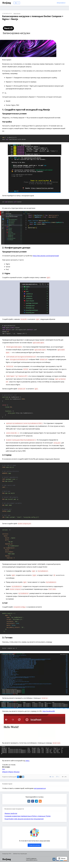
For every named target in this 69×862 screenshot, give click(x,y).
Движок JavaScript (10, 813)
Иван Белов (17, 13)
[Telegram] (23, 777)
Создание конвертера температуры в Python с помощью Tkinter (27, 816)
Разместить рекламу (34, 845)
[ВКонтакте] (18, 777)
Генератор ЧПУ (6, 853)
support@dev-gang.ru (31, 860)
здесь (27, 761)
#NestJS (5, 772)
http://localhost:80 (48, 711)
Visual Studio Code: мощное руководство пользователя (23, 819)
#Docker (17, 772)
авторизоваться (40, 788)
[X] (20, 777)
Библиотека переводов (20, 853)
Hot (3, 769)
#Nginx (10, 772)
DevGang (6, 2)
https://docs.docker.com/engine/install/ (46, 256)
